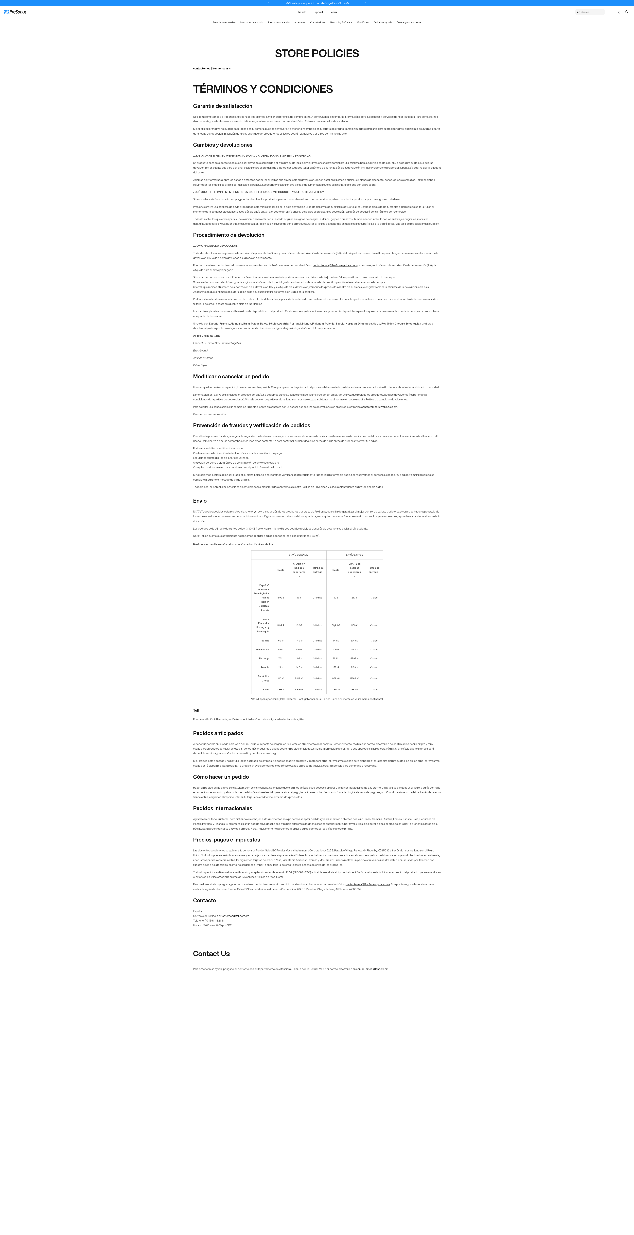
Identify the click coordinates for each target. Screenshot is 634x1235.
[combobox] (590, 12)
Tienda (301, 12)
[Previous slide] (268, 3)
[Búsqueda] (578, 12)
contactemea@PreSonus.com (379, 407)
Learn (333, 12)
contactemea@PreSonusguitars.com (335, 265)
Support (318, 12)
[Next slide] (366, 3)
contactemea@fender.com (210, 68)
